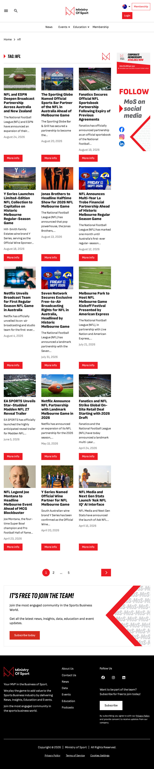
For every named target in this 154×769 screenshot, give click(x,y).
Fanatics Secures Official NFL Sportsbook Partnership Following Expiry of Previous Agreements (94, 107)
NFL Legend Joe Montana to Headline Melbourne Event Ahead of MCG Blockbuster (18, 502)
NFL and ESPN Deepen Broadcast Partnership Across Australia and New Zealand (19, 102)
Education (80, 27)
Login (127, 15)
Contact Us (69, 675)
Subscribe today (24, 635)
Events (62, 27)
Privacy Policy (142, 715)
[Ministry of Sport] (77, 11)
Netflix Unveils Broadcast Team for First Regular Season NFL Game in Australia (19, 301)
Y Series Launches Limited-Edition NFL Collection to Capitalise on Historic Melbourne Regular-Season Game (19, 208)
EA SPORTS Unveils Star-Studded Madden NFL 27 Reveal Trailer (19, 407)
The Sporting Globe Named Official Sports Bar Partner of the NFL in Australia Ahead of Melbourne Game (57, 105)
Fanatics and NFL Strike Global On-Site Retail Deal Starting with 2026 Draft (94, 409)
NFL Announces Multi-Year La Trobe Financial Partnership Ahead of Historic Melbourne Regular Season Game (94, 206)
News (48, 27)
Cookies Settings (99, 755)
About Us (67, 669)
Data (65, 688)
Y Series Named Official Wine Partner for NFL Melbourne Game (55, 498)
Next (106, 572)
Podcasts (68, 707)
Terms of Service (75, 755)
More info (13, 158)
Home (8, 39)
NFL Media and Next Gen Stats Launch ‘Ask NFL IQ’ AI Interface (92, 498)
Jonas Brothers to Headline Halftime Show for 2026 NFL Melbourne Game (57, 200)
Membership (141, 6)
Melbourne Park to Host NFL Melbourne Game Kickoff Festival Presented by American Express (94, 303)
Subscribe (111, 705)
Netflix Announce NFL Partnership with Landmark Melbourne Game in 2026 (57, 409)
